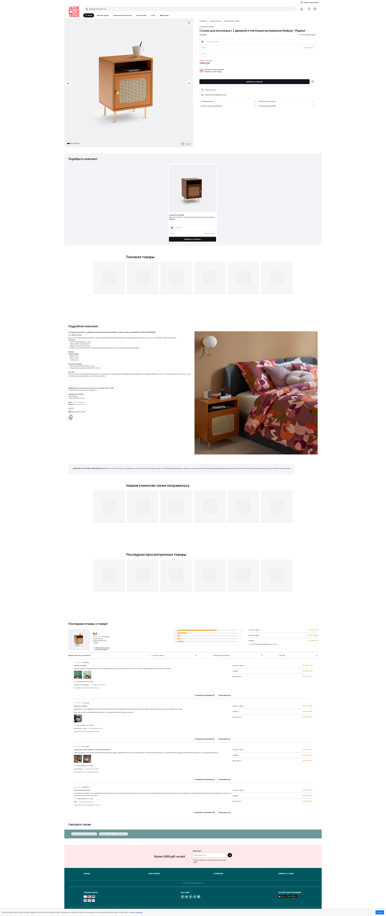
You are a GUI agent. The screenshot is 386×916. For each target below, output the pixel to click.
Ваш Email (197, 851)
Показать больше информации (193, 883)
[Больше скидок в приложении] (255, 106)
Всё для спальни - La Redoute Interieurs (84, 834)
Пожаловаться (225, 695)
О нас (153, 15)
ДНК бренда (164, 15)
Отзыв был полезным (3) (205, 695)
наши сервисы (154, 874)
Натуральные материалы (123, 15)
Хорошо (379, 912)
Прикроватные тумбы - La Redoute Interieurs (113, 834)
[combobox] (174, 655)
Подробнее (203, 34)
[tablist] (73, 143)
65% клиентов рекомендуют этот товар (264, 644)
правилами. (139, 912)
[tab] (68, 143)
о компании (218, 874)
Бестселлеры (141, 15)
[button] (314, 9)
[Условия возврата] (255, 101)
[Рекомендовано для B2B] (313, 106)
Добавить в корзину (254, 81)
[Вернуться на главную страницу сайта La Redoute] (74, 12)
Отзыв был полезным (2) (205, 739)
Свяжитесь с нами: (286, 874)
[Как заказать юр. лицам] (313, 101)
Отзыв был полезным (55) (204, 812)
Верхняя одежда (103, 15)
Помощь (87, 874)
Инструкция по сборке (79, 412)
